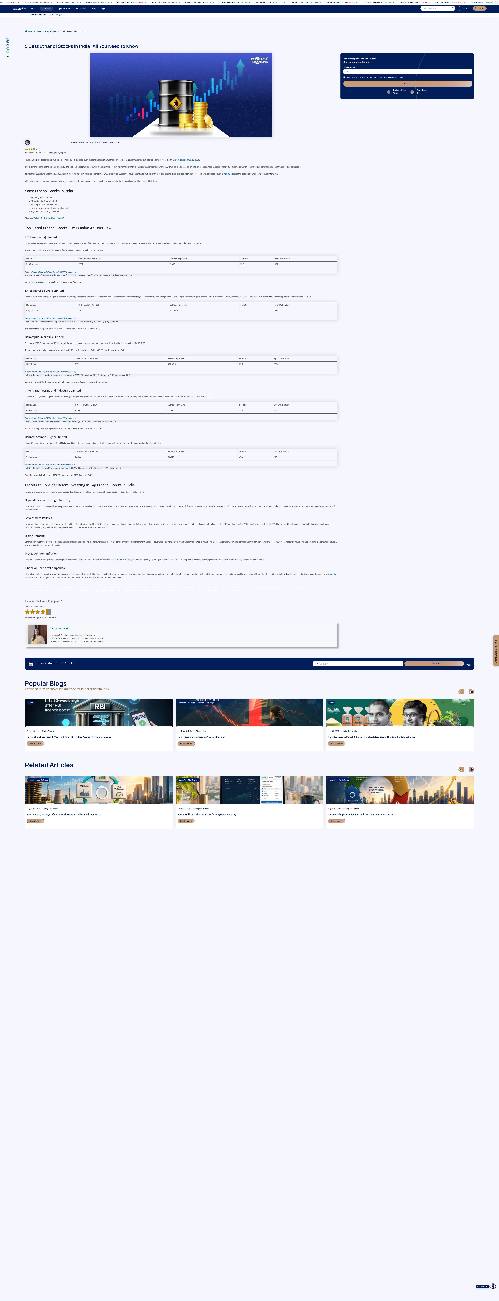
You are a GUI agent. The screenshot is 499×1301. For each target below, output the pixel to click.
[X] (7, 45)
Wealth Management (57, 15)
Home (29, 31)
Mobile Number (349, 68)
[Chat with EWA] (493, 1286)
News (31, 703)
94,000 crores (230, 174)
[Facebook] (7, 38)
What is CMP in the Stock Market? (49, 218)
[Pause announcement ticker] (496, 2)
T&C (384, 77)
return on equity (329, 574)
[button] (461, 691)
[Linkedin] (7, 41)
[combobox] (346, 71)
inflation (118, 560)
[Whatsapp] (7, 51)
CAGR (280, 259)
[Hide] (7, 56)
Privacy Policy (377, 77)
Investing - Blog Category (46, 31)
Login (464, 8)
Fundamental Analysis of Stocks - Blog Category (197, 703)
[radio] (27, 612)
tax (41, 282)
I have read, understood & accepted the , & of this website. (375, 77)
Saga (331, 703)
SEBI (103, 591)
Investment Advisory (38, 15)
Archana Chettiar (60, 628)
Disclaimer (391, 77)
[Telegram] (7, 48)
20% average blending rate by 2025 (183, 160)
